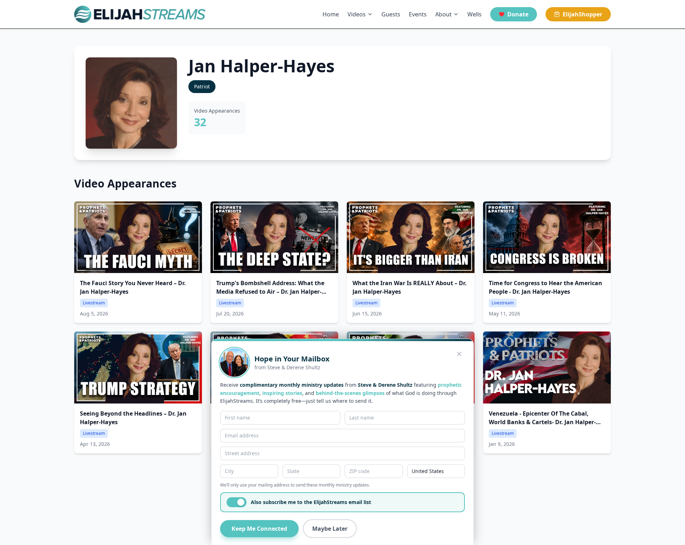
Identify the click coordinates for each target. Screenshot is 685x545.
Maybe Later (329, 529)
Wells (474, 14)
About (443, 14)
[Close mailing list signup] (459, 354)
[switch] (237, 502)
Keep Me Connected (259, 529)
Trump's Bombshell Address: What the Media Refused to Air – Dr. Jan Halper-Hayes (270, 291)
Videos (356, 14)
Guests (390, 14)
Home (331, 14)
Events (418, 14)
